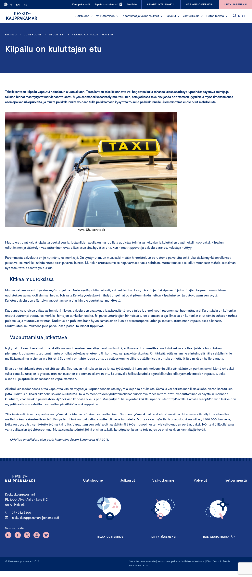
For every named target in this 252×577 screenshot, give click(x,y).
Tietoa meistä (215, 16)
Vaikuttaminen (105, 16)
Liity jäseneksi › (165, 536)
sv (26, 4)
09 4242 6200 (21, 512)
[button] (92, 16)
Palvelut (171, 16)
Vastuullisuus (191, 16)
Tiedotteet (57, 34)
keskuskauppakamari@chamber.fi (35, 517)
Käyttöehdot (213, 561)
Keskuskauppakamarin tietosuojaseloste (180, 561)
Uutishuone (81, 16)
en (18, 4)
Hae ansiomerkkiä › (219, 536)
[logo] (22, 16)
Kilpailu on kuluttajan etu (92, 34)
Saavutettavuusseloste (142, 561)
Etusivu (11, 34)
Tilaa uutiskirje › (111, 536)
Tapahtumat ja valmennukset (140, 16)
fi (11, 4)
